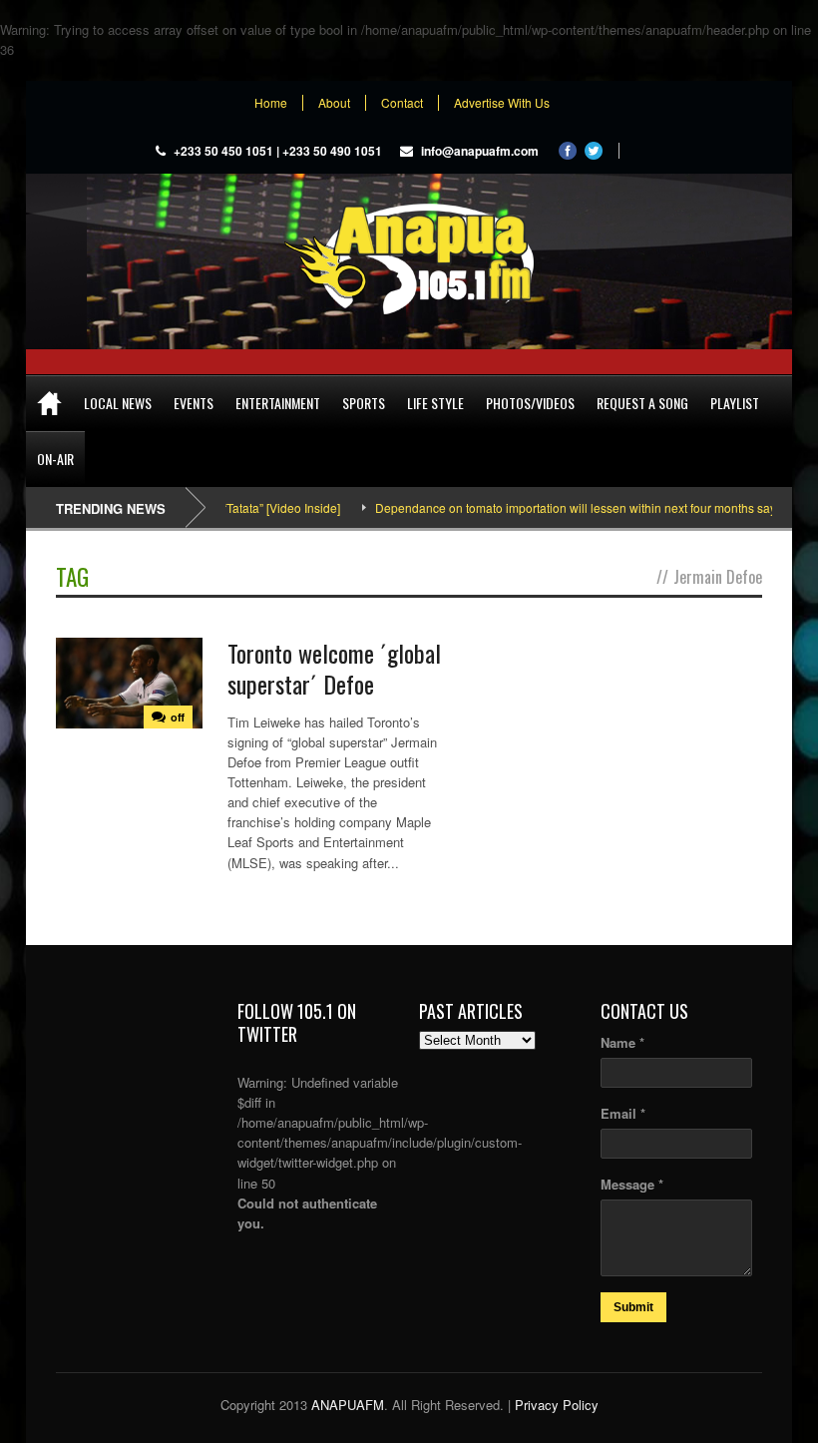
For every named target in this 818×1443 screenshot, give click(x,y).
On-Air (55, 458)
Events (193, 402)
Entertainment (277, 402)
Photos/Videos (530, 402)
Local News (118, 402)
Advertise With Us (502, 103)
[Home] (49, 403)
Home (270, 103)
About (334, 103)
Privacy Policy (557, 1404)
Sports (363, 402)
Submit (633, 1307)
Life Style (435, 402)
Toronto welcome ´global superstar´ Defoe (334, 668)
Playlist (734, 402)
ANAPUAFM (347, 1404)
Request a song (642, 402)
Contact (402, 103)
